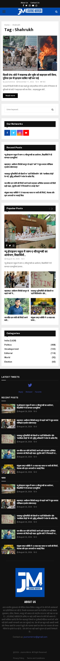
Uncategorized (11, 349)
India (7, 38)
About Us (24, 3)
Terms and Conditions (36, 658)
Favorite (38, 392)
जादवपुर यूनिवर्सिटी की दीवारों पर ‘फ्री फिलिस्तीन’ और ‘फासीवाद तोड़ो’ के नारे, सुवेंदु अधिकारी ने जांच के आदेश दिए (37, 437)
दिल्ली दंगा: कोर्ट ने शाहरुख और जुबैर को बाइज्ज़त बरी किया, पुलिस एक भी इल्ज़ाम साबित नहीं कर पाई (30, 77)
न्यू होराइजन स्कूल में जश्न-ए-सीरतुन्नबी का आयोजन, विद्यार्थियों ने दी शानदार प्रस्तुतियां (35, 407)
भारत (3, 478)
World (7, 357)
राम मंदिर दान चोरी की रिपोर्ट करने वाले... (16, 319)
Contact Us (34, 3)
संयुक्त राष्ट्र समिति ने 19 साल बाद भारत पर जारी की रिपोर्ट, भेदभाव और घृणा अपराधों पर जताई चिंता (37, 467)
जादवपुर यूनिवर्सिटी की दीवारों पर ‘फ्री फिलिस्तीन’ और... (42, 292)
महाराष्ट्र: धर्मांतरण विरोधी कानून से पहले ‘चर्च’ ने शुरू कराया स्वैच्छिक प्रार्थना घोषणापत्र (37, 422)
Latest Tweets (10, 377)
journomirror (10, 82)
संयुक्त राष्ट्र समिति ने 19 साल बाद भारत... (43, 319)
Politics (8, 345)
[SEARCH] (52, 109)
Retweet (29, 392)
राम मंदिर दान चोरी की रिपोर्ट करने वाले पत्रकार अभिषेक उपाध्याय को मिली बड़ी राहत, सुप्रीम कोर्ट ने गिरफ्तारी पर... (37, 452)
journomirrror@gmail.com (35, 637)
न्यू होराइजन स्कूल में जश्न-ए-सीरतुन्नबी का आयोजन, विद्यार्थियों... (26, 253)
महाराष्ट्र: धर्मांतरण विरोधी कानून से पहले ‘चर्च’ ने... (16, 292)
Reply (20, 392)
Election (8, 362)
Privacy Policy (18, 658)
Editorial (8, 353)
